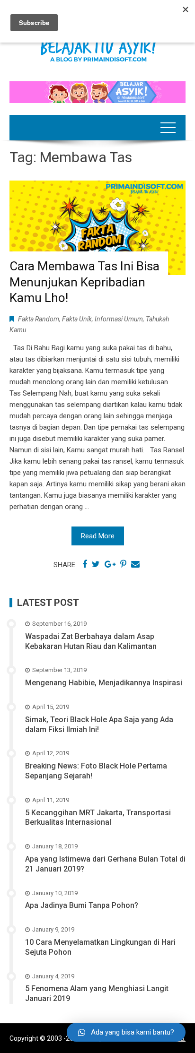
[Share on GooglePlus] (110, 564)
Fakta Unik (77, 319)
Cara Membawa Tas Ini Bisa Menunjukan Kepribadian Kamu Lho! (84, 282)
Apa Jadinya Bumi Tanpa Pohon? (81, 905)
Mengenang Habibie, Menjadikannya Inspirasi (103, 682)
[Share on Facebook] (84, 564)
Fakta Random (38, 319)
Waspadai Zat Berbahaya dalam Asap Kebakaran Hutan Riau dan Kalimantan (91, 641)
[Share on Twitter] (95, 564)
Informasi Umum (119, 319)
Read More (98, 536)
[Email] (135, 564)
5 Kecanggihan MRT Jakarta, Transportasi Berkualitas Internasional (98, 817)
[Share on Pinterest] (123, 564)
